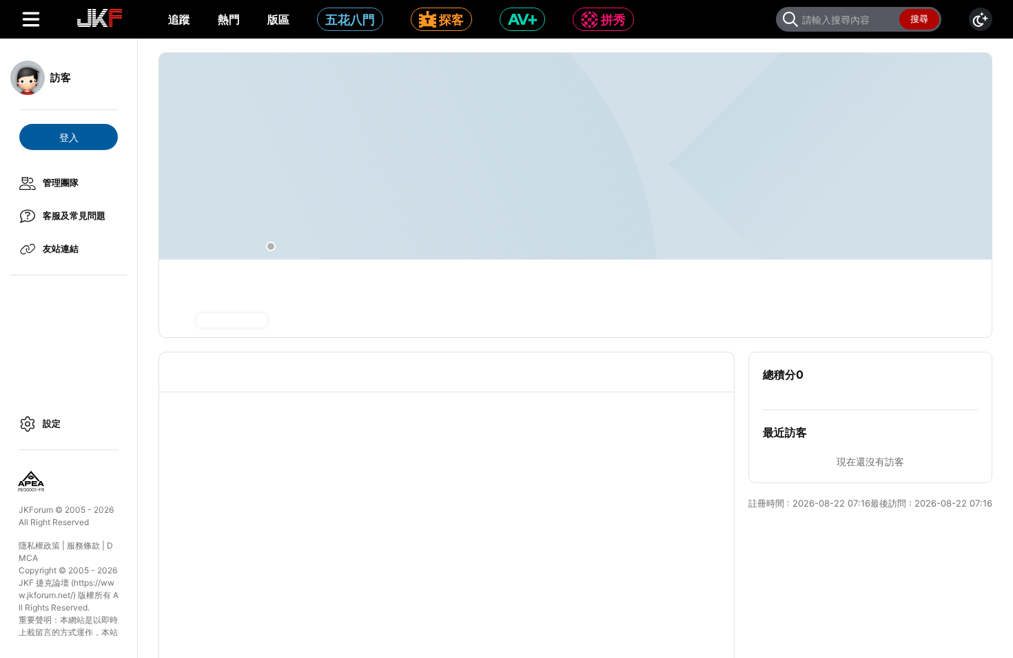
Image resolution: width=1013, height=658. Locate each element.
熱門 (229, 19)
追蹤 (179, 19)
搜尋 (919, 18)
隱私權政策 (39, 545)
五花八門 (350, 19)
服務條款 (83, 545)
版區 (278, 19)
